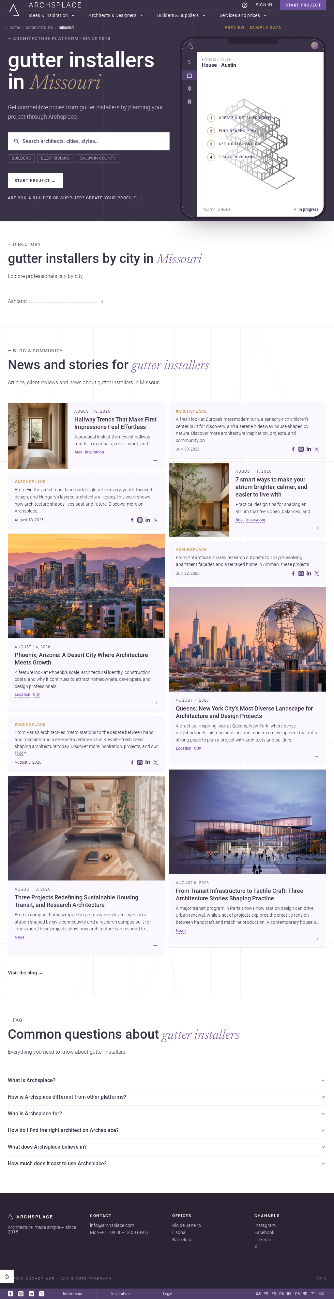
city (36, 694)
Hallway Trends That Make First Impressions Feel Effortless (115, 423)
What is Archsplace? (31, 1080)
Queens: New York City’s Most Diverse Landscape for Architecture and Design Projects (244, 712)
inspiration (94, 452)
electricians (55, 158)
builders (21, 158)
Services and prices (240, 15)
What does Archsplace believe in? (47, 1147)
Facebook (264, 1232)
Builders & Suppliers (178, 15)
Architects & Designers (112, 15)
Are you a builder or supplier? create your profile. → (75, 198)
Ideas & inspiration (48, 15)
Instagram (265, 1225)
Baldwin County (98, 158)
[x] (155, 520)
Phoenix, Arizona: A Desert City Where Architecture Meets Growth (81, 659)
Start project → (35, 180)
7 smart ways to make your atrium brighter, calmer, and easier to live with (271, 487)
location (22, 694)
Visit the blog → (25, 973)
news (19, 937)
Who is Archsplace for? (35, 1113)
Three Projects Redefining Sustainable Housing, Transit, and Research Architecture (77, 901)
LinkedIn (262, 1239)
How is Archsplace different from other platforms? (67, 1097)
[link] (244, 5)
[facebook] (132, 520)
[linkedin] (147, 520)
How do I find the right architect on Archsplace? (63, 1130)
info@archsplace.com (112, 1225)
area (78, 452)
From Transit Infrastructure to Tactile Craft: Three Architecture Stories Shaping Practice (239, 895)
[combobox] (93, 141)
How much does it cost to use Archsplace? (57, 1163)
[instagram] (140, 520)
